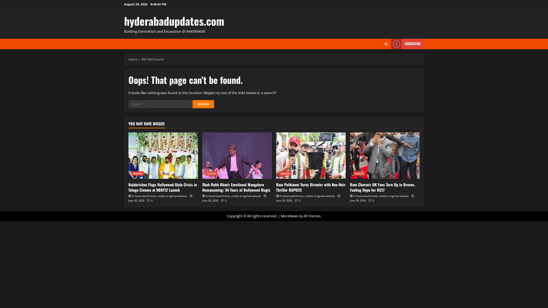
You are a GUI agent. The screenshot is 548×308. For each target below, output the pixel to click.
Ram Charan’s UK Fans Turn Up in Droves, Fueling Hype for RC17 (382, 187)
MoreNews (289, 216)
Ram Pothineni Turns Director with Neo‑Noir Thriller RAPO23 (310, 187)
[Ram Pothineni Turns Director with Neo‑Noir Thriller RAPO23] (311, 155)
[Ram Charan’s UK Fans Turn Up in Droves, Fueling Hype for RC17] (385, 155)
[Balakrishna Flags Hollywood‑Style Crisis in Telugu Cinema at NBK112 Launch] (163, 155)
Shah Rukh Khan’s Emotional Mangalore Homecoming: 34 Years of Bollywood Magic (236, 187)
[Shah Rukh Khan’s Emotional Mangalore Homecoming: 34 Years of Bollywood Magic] (237, 155)
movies (137, 173)
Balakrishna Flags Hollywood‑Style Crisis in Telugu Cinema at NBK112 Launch (162, 187)
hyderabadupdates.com (174, 21)
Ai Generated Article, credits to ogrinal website (159, 196)
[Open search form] (386, 44)
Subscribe (413, 43)
